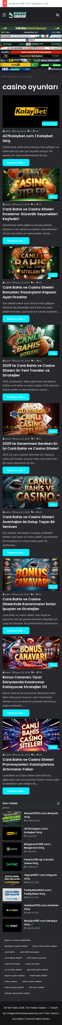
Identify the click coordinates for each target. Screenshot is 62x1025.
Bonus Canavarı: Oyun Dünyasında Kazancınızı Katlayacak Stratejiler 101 (25, 682)
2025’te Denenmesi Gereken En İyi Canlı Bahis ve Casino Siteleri (30, 446)
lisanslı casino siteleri (14, 975)
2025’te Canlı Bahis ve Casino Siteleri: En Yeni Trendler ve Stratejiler (29, 370)
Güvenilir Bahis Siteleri (38, 1018)
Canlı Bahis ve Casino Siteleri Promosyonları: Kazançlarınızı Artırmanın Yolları (28, 764)
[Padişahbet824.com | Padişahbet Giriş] (12, 894)
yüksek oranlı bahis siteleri (17, 993)
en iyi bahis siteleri (13, 969)
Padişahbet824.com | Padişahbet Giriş (37, 891)
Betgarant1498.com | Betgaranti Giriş (37, 846)
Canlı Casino (51, 1013)
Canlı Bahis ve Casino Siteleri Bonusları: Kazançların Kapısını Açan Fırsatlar (29, 292)
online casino (10, 981)
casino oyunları (32, 963)
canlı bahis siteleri (13, 958)
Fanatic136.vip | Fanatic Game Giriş (27, 3)
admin (8, 131)
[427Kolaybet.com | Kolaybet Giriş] (12, 833)
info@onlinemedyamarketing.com (25, 1013)
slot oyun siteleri (36, 987)
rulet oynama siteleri (14, 987)
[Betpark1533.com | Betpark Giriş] (12, 818)
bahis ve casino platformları (17, 940)
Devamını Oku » (16, 162)
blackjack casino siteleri (16, 946)
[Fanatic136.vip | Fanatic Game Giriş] (12, 864)
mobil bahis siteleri (38, 975)
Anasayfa (10, 76)
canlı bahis (9, 952)
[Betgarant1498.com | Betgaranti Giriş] (12, 848)
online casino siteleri (32, 981)
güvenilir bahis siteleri (37, 969)
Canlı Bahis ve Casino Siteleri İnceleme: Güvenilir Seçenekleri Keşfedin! (30, 214)
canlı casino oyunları (36, 958)
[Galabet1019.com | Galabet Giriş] (12, 910)
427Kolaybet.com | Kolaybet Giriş (36, 830)
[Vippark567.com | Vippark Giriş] (12, 879)
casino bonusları (12, 963)
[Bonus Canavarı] (19, 15)
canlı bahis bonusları (29, 952)
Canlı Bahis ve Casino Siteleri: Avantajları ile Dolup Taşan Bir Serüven (29, 521)
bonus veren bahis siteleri (45, 946)
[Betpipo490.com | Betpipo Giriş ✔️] (12, 925)
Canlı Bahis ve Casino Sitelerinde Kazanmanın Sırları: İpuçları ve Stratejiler (29, 604)
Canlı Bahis (18, 1018)
